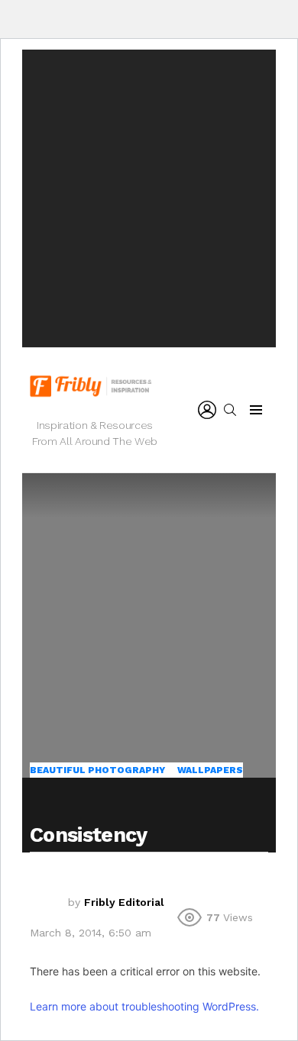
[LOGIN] (207, 410)
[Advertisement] (149, 198)
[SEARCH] (230, 410)
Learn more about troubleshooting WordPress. (144, 1006)
